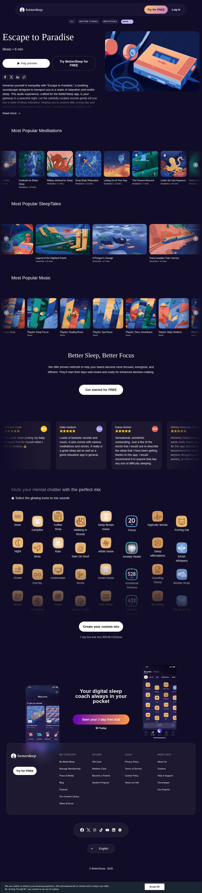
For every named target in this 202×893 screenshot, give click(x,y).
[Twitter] (88, 830)
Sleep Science (66, 803)
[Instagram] (94, 830)
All (72, 21)
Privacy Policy (132, 761)
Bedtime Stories (88, 21)
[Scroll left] (6, 165)
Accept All (154, 887)
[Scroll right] (195, 165)
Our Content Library (69, 796)
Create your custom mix (101, 626)
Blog (61, 782)
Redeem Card (99, 768)
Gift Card (96, 761)
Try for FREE (156, 9)
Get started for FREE (101, 390)
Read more (10, 113)
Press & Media (66, 775)
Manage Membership (70, 768)
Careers (162, 768)
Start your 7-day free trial (101, 719)
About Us (162, 761)
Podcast (63, 789)
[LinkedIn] (114, 830)
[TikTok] (101, 830)
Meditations (110, 21)
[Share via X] (11, 77)
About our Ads (132, 782)
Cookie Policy (131, 775)
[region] (101, 887)
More (125, 22)
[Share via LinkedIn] (17, 77)
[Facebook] (82, 830)
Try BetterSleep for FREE (74, 63)
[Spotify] (120, 830)
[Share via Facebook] (5, 77)
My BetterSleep (67, 761)
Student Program (100, 782)
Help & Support (165, 775)
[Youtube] (107, 830)
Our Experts (164, 789)
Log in (176, 9)
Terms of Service (133, 768)
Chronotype (163, 782)
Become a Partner (101, 775)
